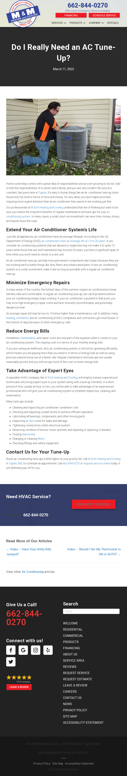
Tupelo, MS (15, 463)
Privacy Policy (75, 710)
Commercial (73, 636)
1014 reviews (23, 681)
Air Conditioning (33, 572)
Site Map (70, 716)
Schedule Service (104, 15)
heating (10, 318)
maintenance (28, 338)
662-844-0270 (88, 5)
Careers (70, 691)
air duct (30, 420)
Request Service (76, 673)
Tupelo (42, 192)
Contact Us (72, 698)
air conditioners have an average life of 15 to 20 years (73, 241)
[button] (65, 23)
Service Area (73, 660)
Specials (113, 22)
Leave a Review (19, 687)
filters (41, 438)
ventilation (22, 318)
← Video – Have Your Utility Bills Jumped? (28, 551)
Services (57, 22)
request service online (96, 463)
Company (95, 22)
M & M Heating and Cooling (47, 207)
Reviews (69, 667)
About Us (70, 654)
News (67, 704)
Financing (71, 15)
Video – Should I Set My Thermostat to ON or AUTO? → (94, 551)
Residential (72, 629)
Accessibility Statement (83, 722)
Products (76, 22)
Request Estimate (77, 679)
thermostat (28, 434)
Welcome (70, 623)
